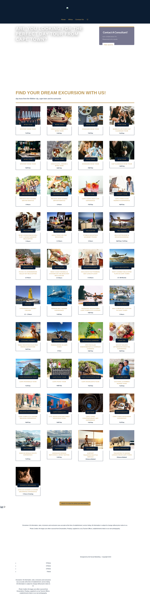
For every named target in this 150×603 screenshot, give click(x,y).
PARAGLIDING (59, 340)
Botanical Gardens (91, 340)
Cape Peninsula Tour (28, 377)
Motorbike (28, 448)
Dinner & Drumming (28, 485)
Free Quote (108, 45)
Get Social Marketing (94, 557)
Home (63, 19)
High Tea (121, 340)
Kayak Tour (90, 304)
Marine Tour (59, 304)
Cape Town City (59, 412)
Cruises (28, 304)
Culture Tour (121, 377)
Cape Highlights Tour (90, 377)
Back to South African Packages (75, 503)
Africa (70, 19)
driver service (28, 194)
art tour (90, 412)
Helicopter (28, 230)
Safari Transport (122, 448)
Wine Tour (28, 124)
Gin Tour (90, 194)
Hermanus (59, 448)
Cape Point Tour (59, 377)
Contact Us (79, 19)
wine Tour (59, 124)
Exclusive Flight (90, 267)
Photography (122, 412)
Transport (90, 448)
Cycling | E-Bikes (28, 340)
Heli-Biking (122, 230)
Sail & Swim (122, 304)
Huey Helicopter (122, 267)
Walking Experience (28, 412)
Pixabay (69, 528)
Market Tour (122, 194)
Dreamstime (63, 528)
